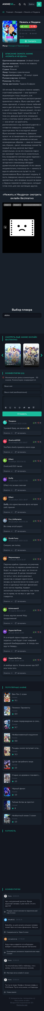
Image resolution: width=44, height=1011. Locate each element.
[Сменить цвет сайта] (20, 4)
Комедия (18, 12)
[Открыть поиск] (25, 4)
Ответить (7, 433)
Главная (9, 12)
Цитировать (21, 433)
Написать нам (22, 1005)
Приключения (23, 46)
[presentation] (2, 355)
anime (9, 4)
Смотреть (32, 41)
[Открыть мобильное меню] (39, 4)
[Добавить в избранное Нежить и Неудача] (14, 22)
